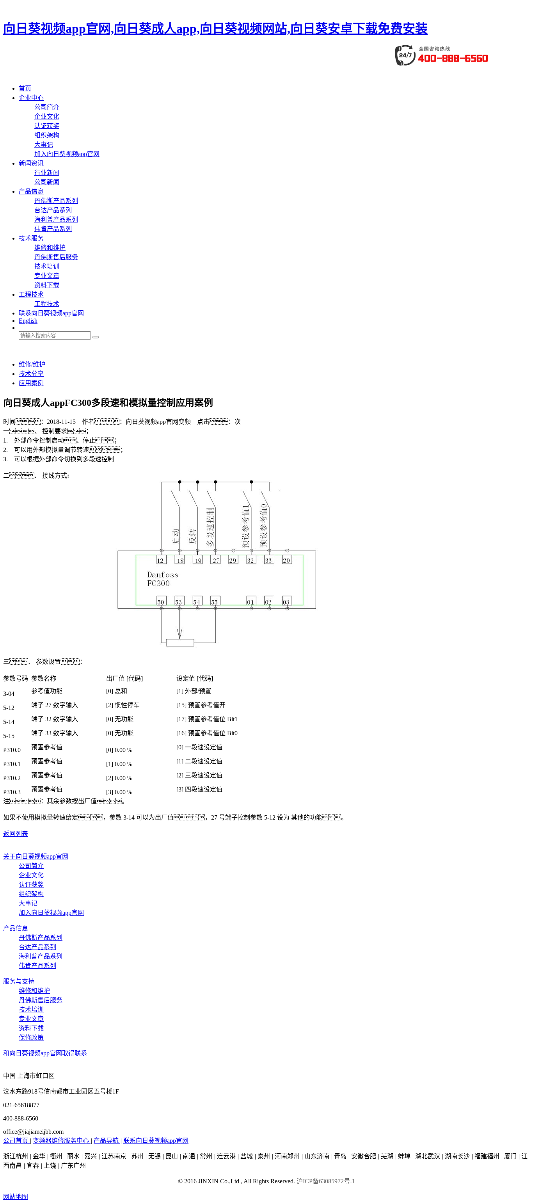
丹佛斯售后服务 (56, 257)
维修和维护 (50, 247)
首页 (25, 88)
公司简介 (46, 107)
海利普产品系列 (56, 219)
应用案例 (31, 383)
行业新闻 (46, 172)
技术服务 (31, 238)
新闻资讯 (31, 163)
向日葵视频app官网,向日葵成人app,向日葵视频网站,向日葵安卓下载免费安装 (215, 28)
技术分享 (31, 373)
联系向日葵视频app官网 (51, 313)
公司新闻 (46, 182)
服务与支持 (18, 981)
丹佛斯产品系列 (56, 200)
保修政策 (31, 1037)
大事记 (43, 144)
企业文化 (46, 116)
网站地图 (15, 1196)
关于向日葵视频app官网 (35, 856)
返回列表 (15, 834)
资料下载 (46, 285)
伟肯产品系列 (53, 229)
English (28, 320)
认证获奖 (46, 126)
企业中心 (31, 97)
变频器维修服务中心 (62, 1140)
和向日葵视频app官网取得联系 (45, 1053)
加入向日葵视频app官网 (66, 154)
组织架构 (46, 135)
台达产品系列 (53, 210)
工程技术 (31, 294)
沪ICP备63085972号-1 (326, 1181)
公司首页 (16, 1140)
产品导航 (107, 1140)
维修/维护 (32, 364)
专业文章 (46, 275)
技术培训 (46, 266)
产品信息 (31, 191)
